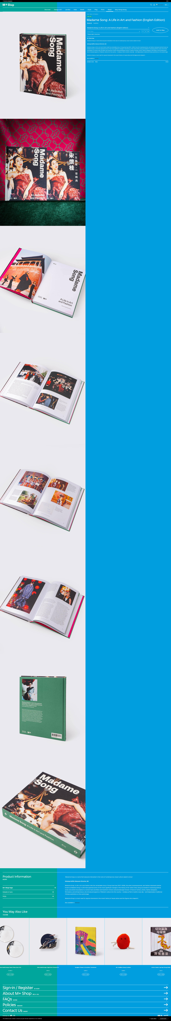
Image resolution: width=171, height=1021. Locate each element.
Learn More (153, 1018)
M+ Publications (95, 14)
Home (88, 14)
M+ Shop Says (8, 888)
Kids (75, 10)
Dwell (82, 10)
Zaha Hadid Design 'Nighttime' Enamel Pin (48, 967)
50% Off (89, 16)
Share (167, 61)
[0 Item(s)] (154, 5)
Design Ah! (58, 10)
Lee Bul (67, 10)
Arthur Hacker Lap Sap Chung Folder (160, 967)
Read (109, 10)
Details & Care (90, 61)
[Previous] (5, 941)
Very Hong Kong (121, 10)
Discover (47, 10)
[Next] (166, 941)
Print (102, 10)
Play (96, 10)
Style (89, 10)
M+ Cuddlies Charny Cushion (123, 967)
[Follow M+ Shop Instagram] (14, 1015)
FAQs (96, 61)
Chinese (97, 58)
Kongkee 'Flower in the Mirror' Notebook (85, 967)
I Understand (163, 1018)
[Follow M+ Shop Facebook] (11, 1015)
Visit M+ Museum (8, 1)
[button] (159, 5)
